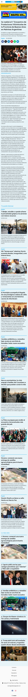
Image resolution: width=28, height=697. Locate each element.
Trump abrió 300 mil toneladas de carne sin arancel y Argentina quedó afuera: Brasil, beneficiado (13, 642)
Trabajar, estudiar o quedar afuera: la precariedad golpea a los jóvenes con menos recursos (14, 213)
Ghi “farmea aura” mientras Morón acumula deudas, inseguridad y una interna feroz (14, 253)
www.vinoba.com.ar (6, 73)
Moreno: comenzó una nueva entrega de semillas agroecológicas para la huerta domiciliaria (12, 461)
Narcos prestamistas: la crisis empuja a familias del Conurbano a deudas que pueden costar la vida (13, 382)
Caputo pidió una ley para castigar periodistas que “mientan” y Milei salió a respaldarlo (13, 566)
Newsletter (14, 673)
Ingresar (15, 676)
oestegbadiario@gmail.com (14, 686)
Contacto (14, 667)
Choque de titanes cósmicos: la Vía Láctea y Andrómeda (13, 617)
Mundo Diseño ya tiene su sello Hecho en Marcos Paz (12, 499)
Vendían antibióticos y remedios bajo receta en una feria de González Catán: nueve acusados (13, 341)
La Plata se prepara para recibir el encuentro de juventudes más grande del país (13, 422)
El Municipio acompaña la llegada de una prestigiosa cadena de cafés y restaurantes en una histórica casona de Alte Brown (14, 295)
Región (3, 38)
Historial (14, 670)
